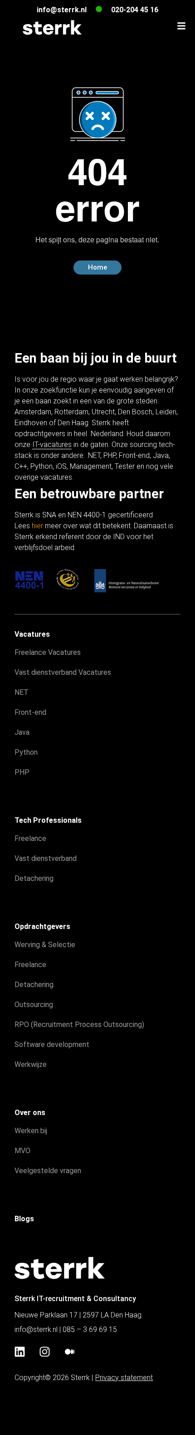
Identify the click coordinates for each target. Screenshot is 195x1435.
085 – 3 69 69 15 (90, 1329)
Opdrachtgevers (42, 926)
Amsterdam (33, 412)
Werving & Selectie (45, 944)
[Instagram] (44, 1352)
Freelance (30, 838)
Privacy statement (124, 1377)
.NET (93, 455)
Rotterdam (71, 412)
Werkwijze (31, 1064)
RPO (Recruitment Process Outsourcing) (79, 1024)
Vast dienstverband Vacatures (63, 672)
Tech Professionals (48, 820)
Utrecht (103, 412)
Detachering (34, 878)
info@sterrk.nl (62, 9)
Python (41, 466)
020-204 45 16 (134, 9)
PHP (109, 455)
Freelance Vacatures (48, 652)
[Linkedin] (19, 1352)
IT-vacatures (52, 444)
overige (27, 477)
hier (37, 525)
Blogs (24, 1218)
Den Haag (73, 422)
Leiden (166, 412)
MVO (22, 1150)
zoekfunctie (58, 390)
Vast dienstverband (46, 858)
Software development (52, 1044)
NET (22, 692)
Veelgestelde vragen (48, 1170)
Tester (125, 466)
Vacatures (32, 634)
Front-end (134, 455)
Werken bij (31, 1130)
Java (161, 455)
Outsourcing (34, 1004)
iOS (61, 466)
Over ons (30, 1112)
